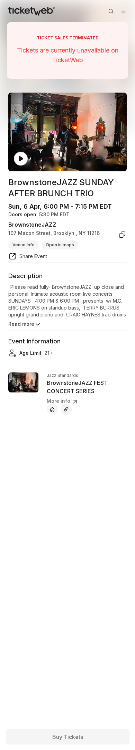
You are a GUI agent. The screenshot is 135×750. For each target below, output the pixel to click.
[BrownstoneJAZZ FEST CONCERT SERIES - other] (66, 409)
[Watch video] (20, 159)
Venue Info (23, 244)
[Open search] (110, 11)
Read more (21, 324)
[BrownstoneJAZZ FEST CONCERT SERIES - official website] (52, 409)
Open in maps (60, 244)
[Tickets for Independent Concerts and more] (31, 11)
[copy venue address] (122, 234)
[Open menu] (123, 11)
